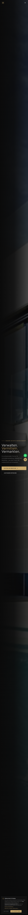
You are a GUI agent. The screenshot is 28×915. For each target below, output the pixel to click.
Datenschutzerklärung (9, 906)
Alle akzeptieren (15, 911)
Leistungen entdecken (10, 473)
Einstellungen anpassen (11, 908)
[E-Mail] (25, 459)
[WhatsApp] (25, 455)
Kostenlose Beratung (10, 468)
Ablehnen (6, 911)
